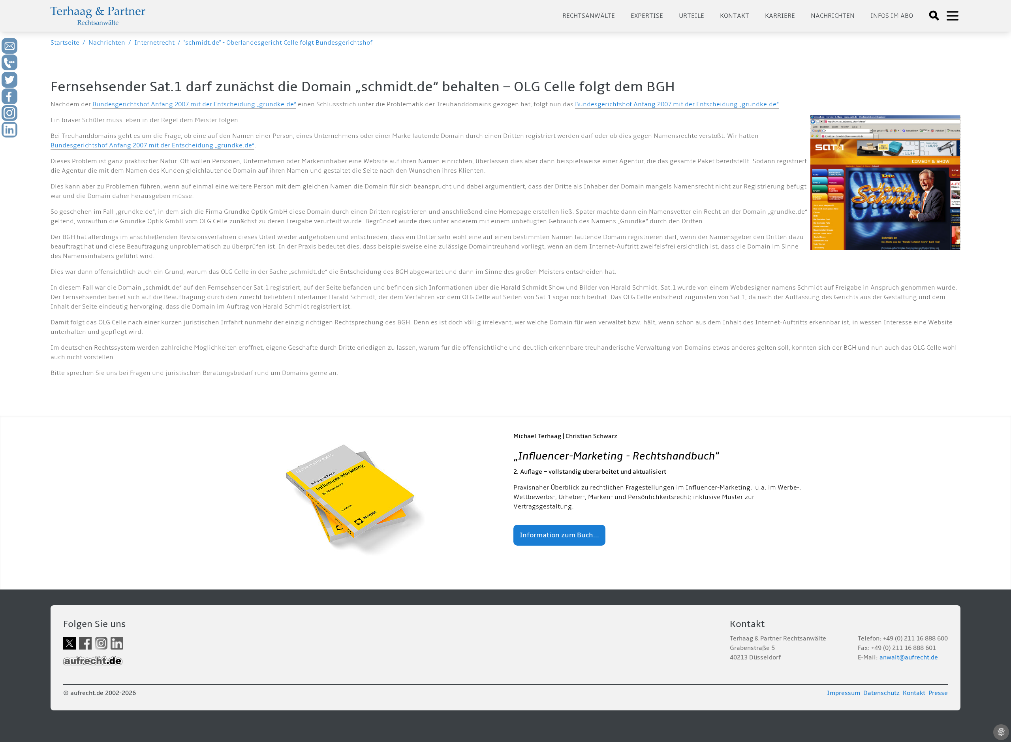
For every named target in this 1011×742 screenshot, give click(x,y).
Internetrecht (154, 43)
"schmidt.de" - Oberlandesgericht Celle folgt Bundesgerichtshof (278, 43)
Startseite (65, 43)
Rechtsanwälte (588, 16)
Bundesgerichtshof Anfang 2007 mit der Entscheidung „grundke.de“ (194, 104)
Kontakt (734, 16)
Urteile (691, 16)
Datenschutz (881, 693)
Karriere (780, 16)
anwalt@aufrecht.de (908, 657)
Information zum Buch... (559, 535)
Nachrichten (833, 16)
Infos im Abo (891, 16)
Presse (938, 693)
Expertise (647, 16)
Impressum (843, 693)
